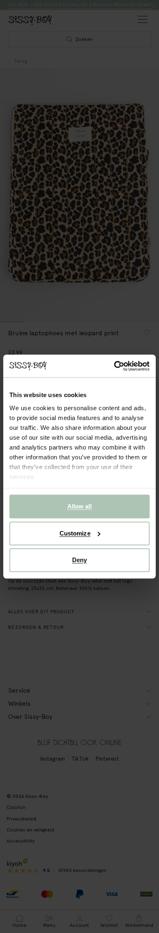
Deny (79, 559)
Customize (75, 533)
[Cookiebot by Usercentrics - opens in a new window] (114, 366)
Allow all (79, 506)
